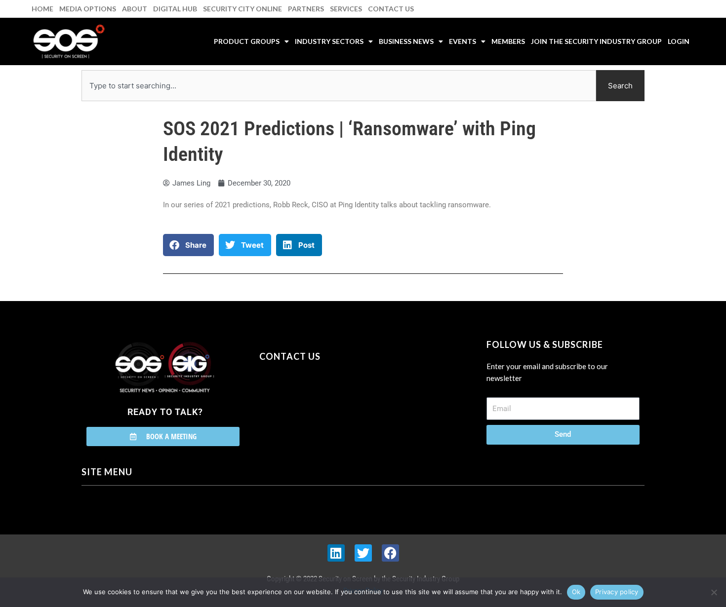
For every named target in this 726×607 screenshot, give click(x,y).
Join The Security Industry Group (596, 41)
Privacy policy (617, 592)
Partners (306, 8)
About (134, 8)
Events (462, 41)
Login (678, 41)
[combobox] (338, 85)
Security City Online (242, 8)
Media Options (87, 8)
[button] (188, 245)
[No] (714, 592)
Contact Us (391, 8)
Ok (576, 592)
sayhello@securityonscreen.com (322, 401)
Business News (406, 41)
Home (42, 8)
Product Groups (247, 41)
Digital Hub (175, 8)
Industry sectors (329, 41)
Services (346, 8)
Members (508, 41)
